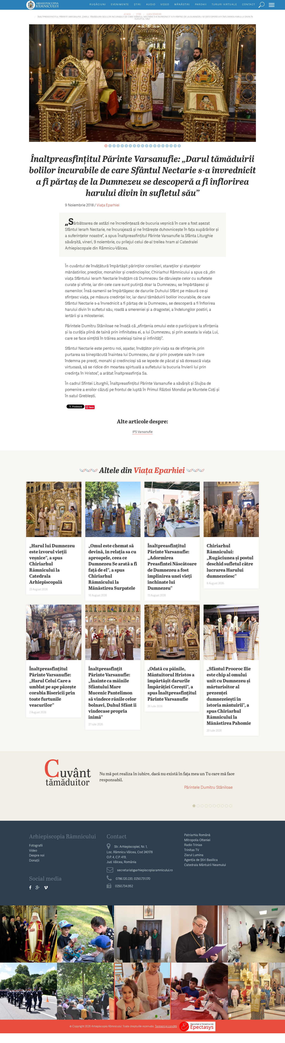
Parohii (201, 4)
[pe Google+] (38, 887)
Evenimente (120, 4)
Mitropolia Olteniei (197, 840)
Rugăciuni (98, 4)
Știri (137, 4)
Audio (150, 4)
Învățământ (85, 924)
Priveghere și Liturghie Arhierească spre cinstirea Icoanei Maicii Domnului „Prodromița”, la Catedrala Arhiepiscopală (256, 1007)
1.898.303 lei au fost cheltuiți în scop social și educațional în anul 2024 (200, 941)
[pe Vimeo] (46, 887)
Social (256, 924)
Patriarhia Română (197, 835)
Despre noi (36, 855)
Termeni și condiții (166, 1026)
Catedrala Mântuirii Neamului (205, 864)
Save (91, 407)
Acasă (127, 14)
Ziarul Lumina (193, 855)
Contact (248, 4)
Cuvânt (67, 772)
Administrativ (199, 924)
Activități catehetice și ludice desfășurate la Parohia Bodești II (85, 938)
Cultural (85, 982)
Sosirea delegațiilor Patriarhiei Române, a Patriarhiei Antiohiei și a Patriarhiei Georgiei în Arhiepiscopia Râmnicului (28, 947)
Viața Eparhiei (154, 14)
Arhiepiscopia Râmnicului (62, 836)
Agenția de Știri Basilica (201, 859)
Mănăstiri (182, 4)
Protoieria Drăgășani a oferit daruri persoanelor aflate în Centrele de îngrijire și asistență (256, 944)
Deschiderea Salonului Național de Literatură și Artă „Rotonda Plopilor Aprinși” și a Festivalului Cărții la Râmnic (85, 1004)
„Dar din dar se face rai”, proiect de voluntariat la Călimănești (142, 941)
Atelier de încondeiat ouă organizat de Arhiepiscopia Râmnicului (199, 998)
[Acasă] (51, 6)
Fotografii (36, 845)
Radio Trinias (193, 844)
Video (165, 4)
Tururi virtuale (224, 4)
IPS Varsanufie (142, 431)
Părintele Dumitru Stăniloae (208, 787)
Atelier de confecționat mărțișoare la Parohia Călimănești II (142, 995)
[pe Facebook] (30, 887)
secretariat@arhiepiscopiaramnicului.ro (145, 870)
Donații (34, 860)
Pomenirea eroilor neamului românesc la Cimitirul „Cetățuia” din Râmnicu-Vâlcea (28, 998)
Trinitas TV (191, 850)
